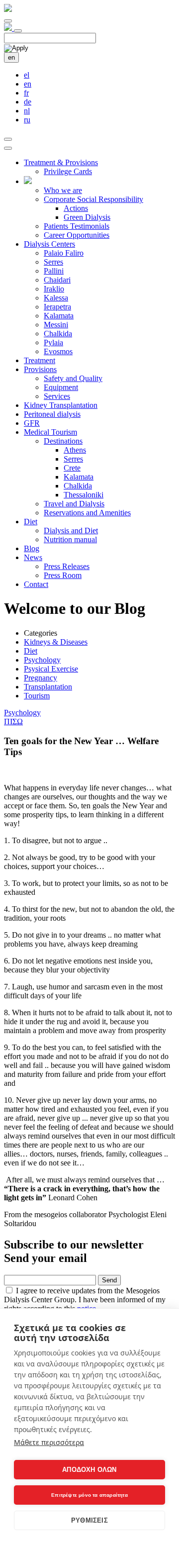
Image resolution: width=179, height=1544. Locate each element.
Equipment (61, 387)
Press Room (63, 575)
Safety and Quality (73, 378)
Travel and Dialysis (74, 503)
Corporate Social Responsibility (93, 199)
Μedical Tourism (50, 432)
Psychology (42, 660)
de (27, 101)
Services (57, 396)
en (11, 57)
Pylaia (53, 342)
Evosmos (58, 351)
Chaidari (57, 280)
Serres (53, 262)
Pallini (54, 271)
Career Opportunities (76, 235)
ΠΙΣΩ (13, 721)
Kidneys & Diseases (56, 642)
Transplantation (48, 686)
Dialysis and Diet (71, 530)
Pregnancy (40, 678)
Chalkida (58, 333)
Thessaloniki (83, 494)
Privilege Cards (68, 171)
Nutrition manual (70, 539)
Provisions (40, 369)
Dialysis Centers (49, 244)
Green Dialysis (87, 217)
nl (27, 110)
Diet (30, 521)
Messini (56, 324)
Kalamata (59, 315)
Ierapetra (57, 306)
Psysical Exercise (51, 669)
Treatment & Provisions (61, 162)
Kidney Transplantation (60, 405)
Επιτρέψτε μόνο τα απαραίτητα (89, 1495)
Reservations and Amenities (87, 512)
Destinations (63, 441)
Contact (36, 584)
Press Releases (67, 566)
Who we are (63, 190)
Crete (72, 468)
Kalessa (56, 297)
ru (27, 119)
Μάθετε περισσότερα (49, 1442)
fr (26, 93)
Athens (75, 450)
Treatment (39, 360)
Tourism (37, 695)
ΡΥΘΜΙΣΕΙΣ (89, 1520)
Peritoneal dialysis (52, 414)
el (26, 75)
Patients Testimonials (76, 226)
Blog (31, 548)
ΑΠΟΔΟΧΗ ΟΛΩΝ (89, 1469)
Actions (76, 208)
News (33, 557)
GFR (32, 423)
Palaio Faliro (64, 253)
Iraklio (54, 289)
